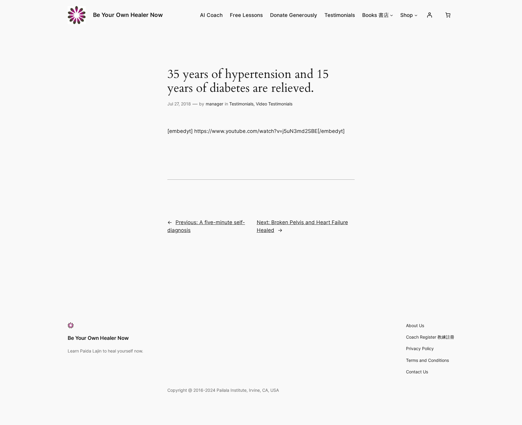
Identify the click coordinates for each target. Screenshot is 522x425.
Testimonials (241, 103)
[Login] (429, 15)
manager (214, 103)
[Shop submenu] (415, 15)
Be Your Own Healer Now (128, 14)
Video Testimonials (274, 103)
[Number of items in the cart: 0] (448, 15)
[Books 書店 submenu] (391, 15)
